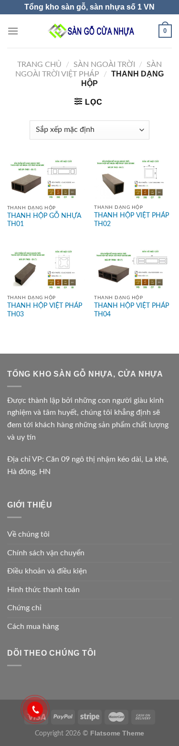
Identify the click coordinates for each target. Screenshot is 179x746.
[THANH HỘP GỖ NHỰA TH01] (46, 179)
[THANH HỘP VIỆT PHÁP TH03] (46, 269)
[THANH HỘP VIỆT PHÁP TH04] (133, 269)
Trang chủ (39, 64)
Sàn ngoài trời (104, 64)
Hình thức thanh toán (43, 590)
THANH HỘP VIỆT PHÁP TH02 (131, 219)
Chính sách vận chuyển (45, 553)
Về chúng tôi (28, 534)
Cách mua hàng (33, 626)
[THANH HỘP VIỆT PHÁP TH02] (133, 179)
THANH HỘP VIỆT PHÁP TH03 (44, 310)
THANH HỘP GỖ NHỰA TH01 (44, 220)
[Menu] (13, 31)
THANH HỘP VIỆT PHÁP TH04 (131, 310)
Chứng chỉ (24, 608)
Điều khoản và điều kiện (47, 571)
